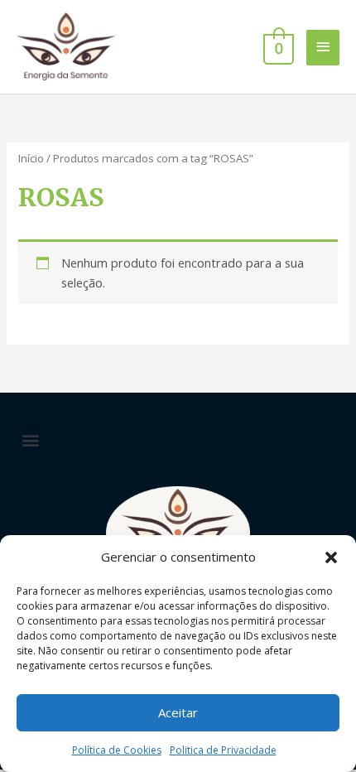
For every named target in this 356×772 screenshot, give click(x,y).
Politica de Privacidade (223, 750)
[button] (331, 557)
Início (31, 158)
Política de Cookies (116, 750)
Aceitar (178, 712)
